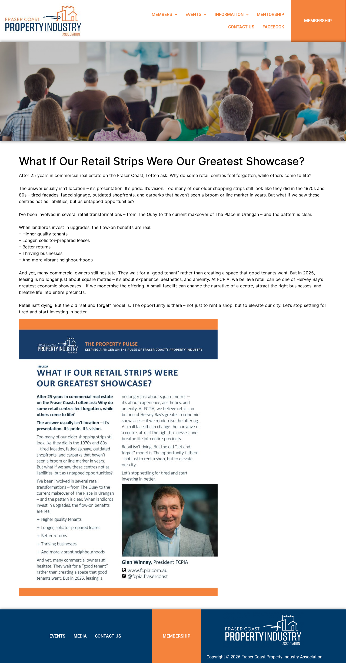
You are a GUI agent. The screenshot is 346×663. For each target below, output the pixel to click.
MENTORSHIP (270, 14)
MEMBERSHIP (318, 20)
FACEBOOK (273, 26)
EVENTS (193, 14)
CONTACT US (241, 26)
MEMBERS (162, 14)
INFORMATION (229, 14)
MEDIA (80, 636)
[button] (164, 14)
